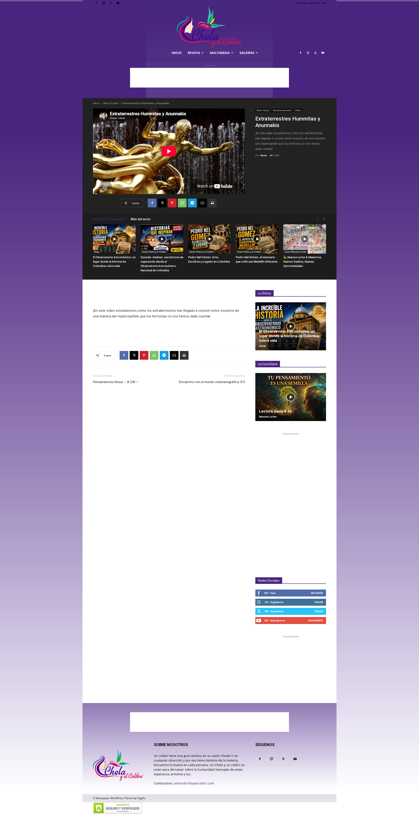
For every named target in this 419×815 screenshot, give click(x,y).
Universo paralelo (282, 110)
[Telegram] (192, 203)
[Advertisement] (209, 78)
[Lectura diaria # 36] (290, 397)
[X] (110, 3)
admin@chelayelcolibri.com (194, 783)
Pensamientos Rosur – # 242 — (116, 382)
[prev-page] (317, 219)
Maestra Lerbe (268, 416)
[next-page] (324, 219)
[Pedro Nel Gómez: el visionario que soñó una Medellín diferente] (257, 239)
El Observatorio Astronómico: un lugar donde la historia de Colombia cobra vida (114, 262)
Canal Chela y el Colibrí (154, 251)
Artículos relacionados (109, 219)
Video (298, 110)
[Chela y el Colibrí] (209, 27)
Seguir (318, 602)
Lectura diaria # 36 (275, 411)
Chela (262, 345)
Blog (96, 251)
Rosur (263, 155)
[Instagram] (103, 3)
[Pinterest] (172, 203)
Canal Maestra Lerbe (295, 251)
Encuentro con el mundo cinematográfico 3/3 (212, 382)
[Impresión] (212, 203)
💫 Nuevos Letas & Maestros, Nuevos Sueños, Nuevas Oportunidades (302, 262)
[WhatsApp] (182, 203)
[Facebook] (96, 3)
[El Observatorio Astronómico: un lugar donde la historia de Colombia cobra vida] (114, 239)
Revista (194, 53)
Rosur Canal (110, 103)
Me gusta (317, 593)
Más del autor (141, 219)
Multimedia (220, 53)
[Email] (202, 203)
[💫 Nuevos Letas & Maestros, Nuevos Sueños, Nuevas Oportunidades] (304, 239)
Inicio (177, 53)
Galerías (247, 53)
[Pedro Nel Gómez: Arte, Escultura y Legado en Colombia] (209, 239)
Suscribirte (315, 620)
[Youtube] (118, 3)
